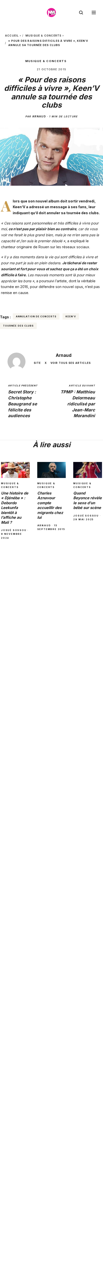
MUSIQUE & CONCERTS (44, 35)
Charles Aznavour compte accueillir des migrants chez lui (50, 505)
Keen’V (71, 316)
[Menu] (94, 12)
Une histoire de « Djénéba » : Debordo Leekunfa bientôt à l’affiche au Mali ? (14, 508)
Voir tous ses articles (70, 362)
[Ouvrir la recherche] (81, 13)
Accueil (12, 35)
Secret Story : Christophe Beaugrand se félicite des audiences (23, 401)
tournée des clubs (18, 325)
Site (37, 362)
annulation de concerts (36, 316)
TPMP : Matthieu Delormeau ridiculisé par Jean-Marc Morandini (77, 401)
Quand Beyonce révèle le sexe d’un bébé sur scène (87, 500)
